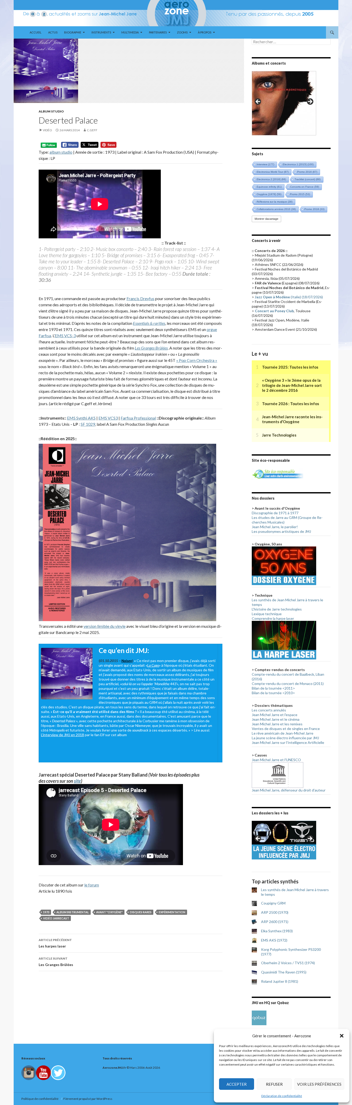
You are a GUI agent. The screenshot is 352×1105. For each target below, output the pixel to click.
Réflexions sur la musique (274, 201)
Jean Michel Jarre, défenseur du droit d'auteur (288, 790)
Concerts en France (304, 186)
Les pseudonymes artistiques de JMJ (281, 531)
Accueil (35, 32)
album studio (60, 152)
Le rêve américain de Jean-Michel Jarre (282, 733)
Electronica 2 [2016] (271, 179)
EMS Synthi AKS (81, 417)
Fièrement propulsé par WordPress (87, 1099)
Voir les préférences (319, 1084)
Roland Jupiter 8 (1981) (279, 981)
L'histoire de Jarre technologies (277, 609)
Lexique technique (267, 614)
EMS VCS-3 (65, 335)
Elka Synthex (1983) (277, 931)
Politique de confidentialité (40, 1099)
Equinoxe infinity (269, 186)
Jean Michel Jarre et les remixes (277, 724)
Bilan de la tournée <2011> (273, 688)
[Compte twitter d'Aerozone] (58, 1072)
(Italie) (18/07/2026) (289, 297)
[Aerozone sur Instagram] (28, 1072)
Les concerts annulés (269, 710)
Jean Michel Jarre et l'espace (274, 714)
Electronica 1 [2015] (298, 164)
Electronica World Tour (273, 171)
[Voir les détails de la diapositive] (284, 103)
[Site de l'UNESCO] (277, 774)
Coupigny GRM (273, 903)
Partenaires (158, 32)
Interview (265, 164)
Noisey (126, 660)
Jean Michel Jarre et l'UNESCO (276, 760)
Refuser (274, 1084)
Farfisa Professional (138, 417)
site (77, 781)
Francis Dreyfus (140, 298)
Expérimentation (172, 912)
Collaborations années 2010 (276, 209)
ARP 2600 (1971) (274, 921)
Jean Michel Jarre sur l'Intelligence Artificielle (288, 742)
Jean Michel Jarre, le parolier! (275, 527)
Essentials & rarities (149, 323)
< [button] (258, 102)
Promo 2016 (307, 171)
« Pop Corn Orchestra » (196, 360)
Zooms (182, 32)
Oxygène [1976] (269, 194)
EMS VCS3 (108, 417)
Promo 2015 (300, 194)
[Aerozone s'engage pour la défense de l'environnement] (277, 473)
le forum (91, 884)
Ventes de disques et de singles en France (286, 728)
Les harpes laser (55, 943)
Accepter (237, 1084)
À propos (204, 32)
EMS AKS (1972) (274, 940)
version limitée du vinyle (104, 626)
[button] (341, 1035)
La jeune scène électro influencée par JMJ (285, 738)
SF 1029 (88, 424)
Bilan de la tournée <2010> (273, 693)
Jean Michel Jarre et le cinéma (275, 719)
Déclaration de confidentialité (281, 1096)
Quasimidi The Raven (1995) (283, 972)
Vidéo (47, 130)
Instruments (101, 32)
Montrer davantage (266, 218)
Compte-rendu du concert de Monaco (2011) (288, 683)
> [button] (310, 102)
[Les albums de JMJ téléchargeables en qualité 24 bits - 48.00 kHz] (259, 1017)
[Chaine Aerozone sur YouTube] (43, 1072)
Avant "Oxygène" (109, 912)
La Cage (153, 665)
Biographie (72, 32)
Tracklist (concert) (308, 179)
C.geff (92, 130)
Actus (52, 32)
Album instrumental (72, 912)
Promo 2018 (314, 209)
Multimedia (130, 32)
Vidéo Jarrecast (56, 918)
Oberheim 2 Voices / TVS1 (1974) (288, 963)
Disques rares (141, 912)
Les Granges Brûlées (151, 347)
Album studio (51, 111)
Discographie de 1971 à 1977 (275, 513)
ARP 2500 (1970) (274, 912)
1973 (46, 912)
